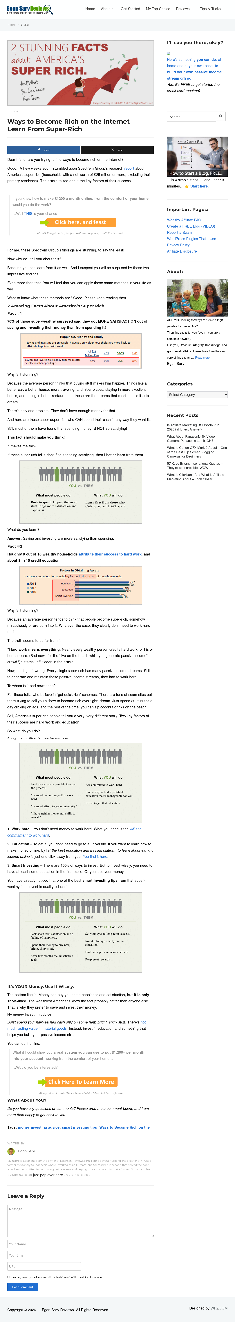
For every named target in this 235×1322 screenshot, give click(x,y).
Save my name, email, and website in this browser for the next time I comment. (57, 1277)
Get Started (130, 8)
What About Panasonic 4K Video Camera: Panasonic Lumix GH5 (191, 438)
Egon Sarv (26, 1151)
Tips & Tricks (210, 8)
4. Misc (15, 111)
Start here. (199, 186)
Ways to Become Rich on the (124, 1127)
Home (90, 8)
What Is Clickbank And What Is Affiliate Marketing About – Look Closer (195, 476)
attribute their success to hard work (110, 554)
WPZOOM (219, 1308)
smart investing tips (79, 1127)
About (106, 8)
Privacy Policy (178, 244)
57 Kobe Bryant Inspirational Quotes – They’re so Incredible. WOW (195, 465)
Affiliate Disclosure (182, 251)
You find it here (95, 856)
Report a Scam (179, 232)
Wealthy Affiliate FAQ (184, 219)
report (129, 168)
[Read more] (202, 357)
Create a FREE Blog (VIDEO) (191, 226)
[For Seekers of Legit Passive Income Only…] (30, 10)
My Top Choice (158, 8)
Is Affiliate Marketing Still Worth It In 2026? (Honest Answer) (193, 426)
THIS (28, 213)
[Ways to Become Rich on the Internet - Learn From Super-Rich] (80, 72)
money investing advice (38, 1127)
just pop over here (48, 1175)
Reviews (183, 8)
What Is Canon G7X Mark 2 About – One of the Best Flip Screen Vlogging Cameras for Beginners (197, 451)
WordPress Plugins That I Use (191, 238)
